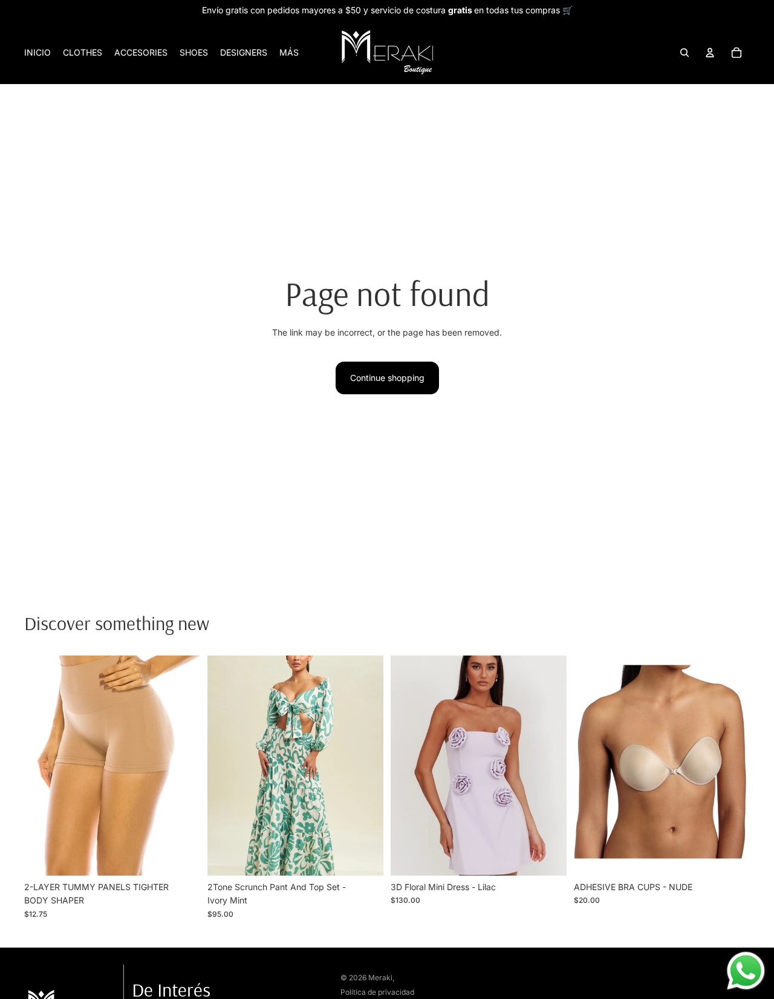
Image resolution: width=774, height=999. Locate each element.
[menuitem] (289, 52)
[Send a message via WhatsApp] (746, 971)
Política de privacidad (377, 992)
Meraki (380, 977)
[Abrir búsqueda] (684, 52)
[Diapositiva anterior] (42, 765)
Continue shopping (387, 378)
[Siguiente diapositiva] (182, 765)
